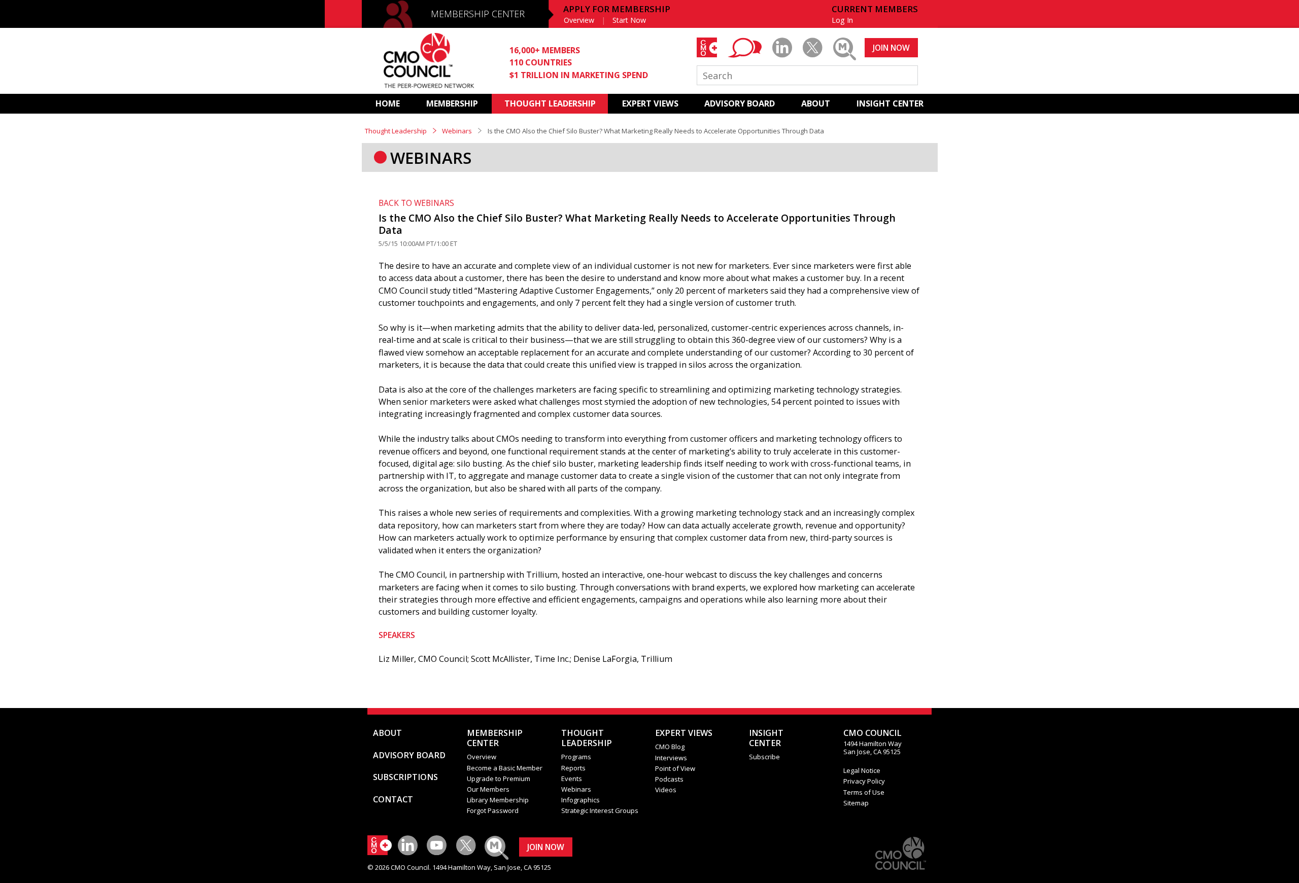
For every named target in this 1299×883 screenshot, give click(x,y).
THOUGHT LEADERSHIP (550, 103)
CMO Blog (670, 746)
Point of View (675, 768)
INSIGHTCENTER (766, 738)
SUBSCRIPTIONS (405, 777)
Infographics (580, 799)
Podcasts (669, 779)
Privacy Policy (864, 781)
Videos (665, 789)
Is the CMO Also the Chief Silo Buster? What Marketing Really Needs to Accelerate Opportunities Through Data (637, 224)
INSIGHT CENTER (890, 103)
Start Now (629, 20)
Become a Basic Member (504, 767)
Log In (842, 20)
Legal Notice (861, 770)
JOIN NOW (891, 47)
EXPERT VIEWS (650, 103)
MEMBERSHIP (452, 103)
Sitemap (856, 802)
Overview (579, 20)
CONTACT (393, 799)
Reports (573, 767)
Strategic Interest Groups (599, 810)
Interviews (671, 757)
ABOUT (815, 103)
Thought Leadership (396, 130)
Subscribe (764, 756)
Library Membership (498, 799)
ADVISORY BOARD (739, 103)
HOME (387, 103)
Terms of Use (863, 792)
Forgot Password (493, 810)
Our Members (488, 789)
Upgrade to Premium (498, 778)
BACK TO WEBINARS (416, 202)
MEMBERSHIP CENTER (478, 14)
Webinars (457, 130)
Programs (576, 756)
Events (571, 778)
